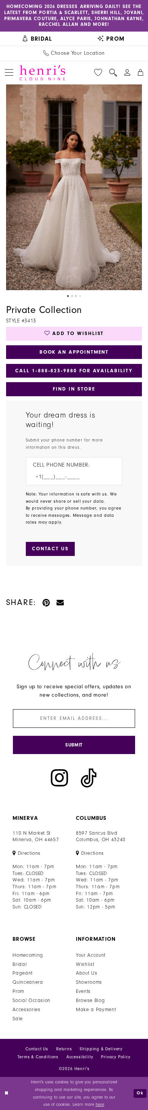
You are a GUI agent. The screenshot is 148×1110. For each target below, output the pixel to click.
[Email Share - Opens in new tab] (61, 603)
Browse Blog (90, 1000)
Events (83, 991)
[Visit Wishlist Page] (97, 73)
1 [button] (68, 296)
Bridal (20, 964)
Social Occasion (31, 1000)
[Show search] (113, 73)
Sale (18, 1018)
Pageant (23, 973)
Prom (18, 991)
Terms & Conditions (37, 1056)
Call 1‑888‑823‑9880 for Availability (73, 370)
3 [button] (76, 296)
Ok (140, 1093)
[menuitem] (37, 38)
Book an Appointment (74, 352)
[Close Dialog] (7, 1093)
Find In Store (74, 389)
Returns (64, 1048)
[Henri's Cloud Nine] (42, 72)
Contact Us (36, 1048)
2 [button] (72, 296)
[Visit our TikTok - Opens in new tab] (88, 777)
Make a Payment (96, 1009)
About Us (86, 973)
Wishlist (85, 964)
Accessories (26, 1009)
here (100, 1104)
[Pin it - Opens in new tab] (46, 603)
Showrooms (89, 982)
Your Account (90, 955)
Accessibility (79, 1056)
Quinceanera (28, 982)
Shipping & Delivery (101, 1048)
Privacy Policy (116, 1056)
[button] (9, 72)
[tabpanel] (74, 187)
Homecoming (28, 955)
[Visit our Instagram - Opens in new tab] (59, 777)
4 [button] (80, 296)
